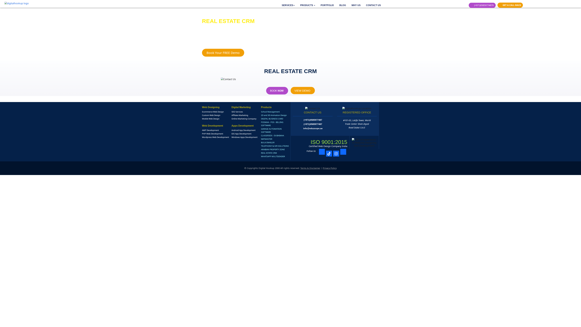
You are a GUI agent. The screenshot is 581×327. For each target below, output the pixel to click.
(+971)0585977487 (313, 120)
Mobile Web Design (210, 118)
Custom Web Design (211, 115)
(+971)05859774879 (484, 5)
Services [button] (287, 5)
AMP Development (210, 130)
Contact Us (373, 5)
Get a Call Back (511, 5)
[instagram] (336, 154)
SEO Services (237, 111)
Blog (342, 5)
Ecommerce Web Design (213, 111)
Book (277, 90)
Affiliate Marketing (239, 115)
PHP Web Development (212, 133)
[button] (307, 5)
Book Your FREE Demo (223, 53)
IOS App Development (241, 133)
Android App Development (243, 130)
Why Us (356, 5)
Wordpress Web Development (215, 137)
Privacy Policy (330, 168)
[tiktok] (329, 154)
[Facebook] (322, 152)
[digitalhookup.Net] (17, 3)
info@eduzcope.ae (313, 128)
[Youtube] (343, 152)
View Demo (302, 90)
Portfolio (327, 5)
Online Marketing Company (243, 118)
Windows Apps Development (244, 137)
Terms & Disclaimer (310, 168)
